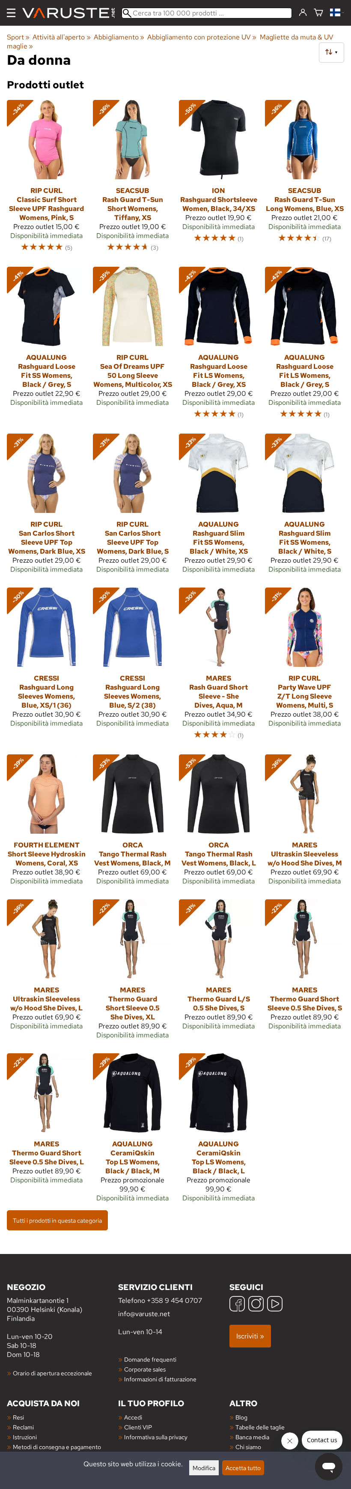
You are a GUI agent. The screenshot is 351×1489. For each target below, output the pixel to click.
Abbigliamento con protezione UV (201, 37)
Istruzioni (25, 1437)
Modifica (204, 1468)
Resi (18, 1417)
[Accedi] (303, 13)
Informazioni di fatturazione (160, 1379)
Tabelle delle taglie (260, 1427)
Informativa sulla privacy (155, 1437)
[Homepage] (72, 13)
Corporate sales (145, 1369)
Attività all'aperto (61, 37)
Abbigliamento (119, 37)
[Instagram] (256, 1305)
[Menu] (11, 13)
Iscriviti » (250, 1336)
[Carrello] (318, 13)
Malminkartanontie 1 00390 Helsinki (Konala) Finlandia (44, 1302)
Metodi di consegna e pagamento (57, 1447)
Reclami (23, 1427)
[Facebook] (237, 1305)
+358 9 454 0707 (174, 1300)
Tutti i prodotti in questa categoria (57, 1220)
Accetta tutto (243, 1468)
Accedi (133, 1417)
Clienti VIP (138, 1427)
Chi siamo (248, 1447)
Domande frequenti (150, 1359)
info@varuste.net (144, 1313)
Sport (18, 37)
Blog (241, 1417)
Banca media (252, 1437)
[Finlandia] (337, 13)
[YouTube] (275, 1305)
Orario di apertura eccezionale (52, 1373)
